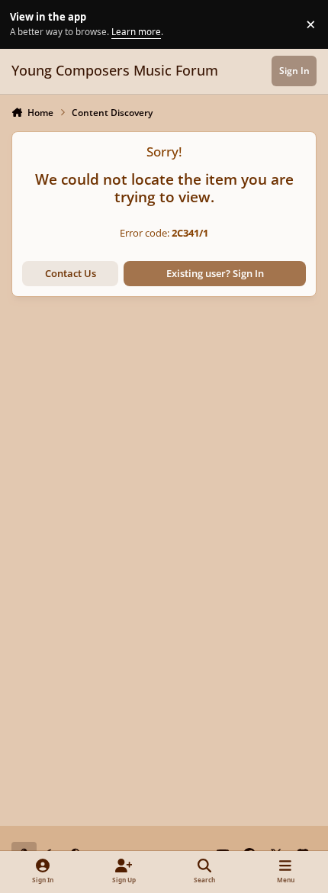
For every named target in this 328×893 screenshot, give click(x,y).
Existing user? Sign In (215, 273)
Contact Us (70, 273)
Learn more (26, 24)
